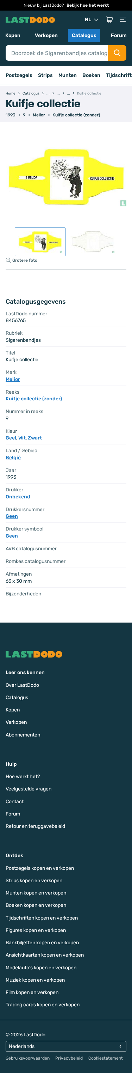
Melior (39, 115)
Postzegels (19, 75)
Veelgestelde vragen (28, 789)
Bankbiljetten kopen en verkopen (42, 943)
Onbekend (18, 497)
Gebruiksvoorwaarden (28, 1058)
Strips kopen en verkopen (34, 881)
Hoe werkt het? (23, 777)
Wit (22, 438)
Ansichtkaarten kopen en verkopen (45, 955)
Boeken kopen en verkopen (36, 905)
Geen (12, 516)
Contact (15, 802)
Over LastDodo (22, 685)
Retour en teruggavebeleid (35, 826)
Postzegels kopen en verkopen (40, 868)
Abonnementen (23, 735)
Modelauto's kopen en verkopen (41, 968)
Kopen (12, 35)
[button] (109, 19)
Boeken (91, 75)
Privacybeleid (69, 1058)
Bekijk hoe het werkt (88, 5)
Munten (67, 75)
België (13, 458)
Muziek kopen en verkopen (35, 980)
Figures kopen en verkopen (36, 930)
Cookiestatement (105, 1058)
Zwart (35, 438)
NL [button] (88, 20)
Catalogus (84, 35)
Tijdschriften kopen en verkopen (42, 918)
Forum (119, 35)
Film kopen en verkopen (32, 992)
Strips (45, 75)
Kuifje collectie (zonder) (76, 115)
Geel (11, 438)
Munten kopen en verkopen (36, 893)
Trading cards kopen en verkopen (43, 1005)
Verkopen (46, 35)
